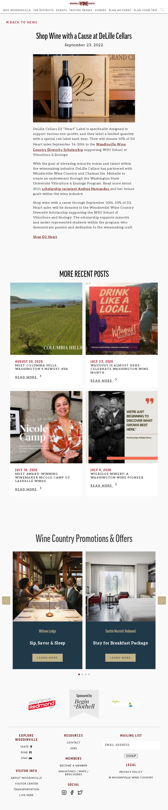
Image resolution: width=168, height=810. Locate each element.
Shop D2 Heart (45, 236)
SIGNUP (131, 755)
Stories (100, 10)
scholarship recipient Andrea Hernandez (76, 188)
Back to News (23, 22)
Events (61, 10)
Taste (24, 746)
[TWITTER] (80, 792)
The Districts (43, 10)
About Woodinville (26, 777)
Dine (24, 752)
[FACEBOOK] (72, 792)
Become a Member (73, 765)
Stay (24, 758)
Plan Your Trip (145, 10)
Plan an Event (120, 10)
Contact (73, 742)
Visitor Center (26, 783)
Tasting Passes (80, 10)
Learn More (47, 657)
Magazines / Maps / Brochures (73, 773)
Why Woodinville (17, 10)
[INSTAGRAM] (64, 792)
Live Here (26, 795)
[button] (79, 674)
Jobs (73, 748)
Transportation (26, 789)
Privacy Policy (131, 771)
